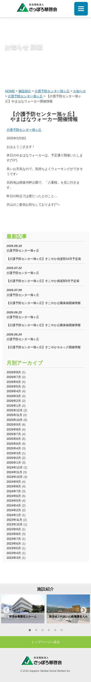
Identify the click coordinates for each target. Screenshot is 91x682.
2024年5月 (14, 500)
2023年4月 (14, 553)
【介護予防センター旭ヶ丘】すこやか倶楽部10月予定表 (44, 258)
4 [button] (49, 631)
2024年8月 (14, 486)
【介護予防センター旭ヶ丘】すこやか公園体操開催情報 (44, 303)
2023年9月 (14, 529)
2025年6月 (14, 438)
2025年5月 (14, 443)
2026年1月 (14, 405)
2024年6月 (14, 496)
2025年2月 (14, 458)
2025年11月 (14, 415)
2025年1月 (14, 462)
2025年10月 (15, 420)
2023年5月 (14, 548)
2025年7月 (14, 434)
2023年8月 (14, 534)
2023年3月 (14, 557)
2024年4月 (14, 505)
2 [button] (36, 631)
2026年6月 (14, 381)
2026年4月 (14, 391)
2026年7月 (14, 377)
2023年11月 (14, 519)
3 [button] (42, 631)
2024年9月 (14, 481)
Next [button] (83, 610)
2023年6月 (14, 543)
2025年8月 (14, 429)
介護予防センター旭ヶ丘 (24, 130)
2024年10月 (15, 476)
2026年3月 (14, 396)
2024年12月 (15, 467)
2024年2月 (14, 510)
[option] (22, 608)
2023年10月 (15, 524)
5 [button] (55, 631)
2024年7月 (14, 491)
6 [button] (61, 631)
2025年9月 (14, 424)
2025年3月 (14, 453)
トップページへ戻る (45, 642)
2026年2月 (14, 400)
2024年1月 (14, 515)
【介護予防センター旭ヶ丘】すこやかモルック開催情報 (44, 347)
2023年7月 (14, 539)
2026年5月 (14, 386)
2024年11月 (14, 472)
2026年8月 (14, 372)
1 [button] (30, 631)
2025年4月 (14, 448)
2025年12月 (15, 410)
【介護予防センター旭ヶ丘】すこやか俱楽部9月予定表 (43, 281)
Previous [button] (6, 610)
